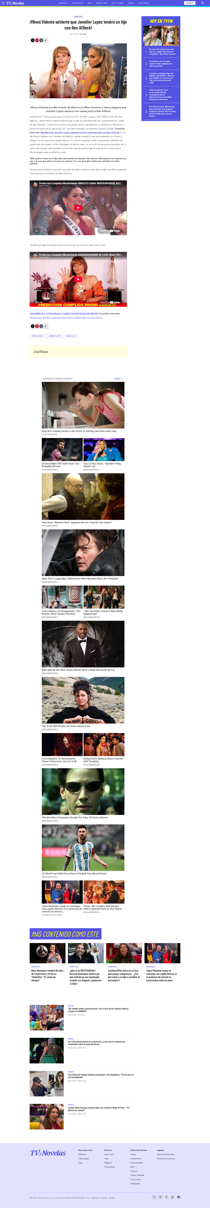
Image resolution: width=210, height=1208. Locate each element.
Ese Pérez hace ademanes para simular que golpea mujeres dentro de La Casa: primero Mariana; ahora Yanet (162, 111)
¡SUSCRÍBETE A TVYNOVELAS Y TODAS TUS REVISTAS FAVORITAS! (64, 313)
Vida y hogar (117, 3)
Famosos (63, 3)
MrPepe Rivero (81, 1015)
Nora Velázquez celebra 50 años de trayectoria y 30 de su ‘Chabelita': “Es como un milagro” (47, 975)
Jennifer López (54, 336)
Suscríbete (189, 3)
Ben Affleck (71, 336)
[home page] (15, 3)
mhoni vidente (37, 336)
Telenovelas (77, 3)
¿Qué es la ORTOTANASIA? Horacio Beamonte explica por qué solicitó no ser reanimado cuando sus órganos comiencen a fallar (85, 977)
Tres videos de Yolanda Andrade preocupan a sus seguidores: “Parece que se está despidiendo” (101, 1076)
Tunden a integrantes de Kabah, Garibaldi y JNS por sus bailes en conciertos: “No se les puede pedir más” (162, 78)
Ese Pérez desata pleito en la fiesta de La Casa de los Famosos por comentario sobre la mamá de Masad (96, 1043)
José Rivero (83, 34)
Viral (89, 3)
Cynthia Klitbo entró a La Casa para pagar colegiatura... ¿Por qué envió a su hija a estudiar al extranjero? (124, 975)
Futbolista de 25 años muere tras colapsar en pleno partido (160, 63)
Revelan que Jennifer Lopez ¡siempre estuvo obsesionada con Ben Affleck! (80, 132)
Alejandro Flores (81, 1048)
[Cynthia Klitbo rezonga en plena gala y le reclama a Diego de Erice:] (47, 1116)
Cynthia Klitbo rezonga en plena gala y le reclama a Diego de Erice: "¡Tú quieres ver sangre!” (98, 1109)
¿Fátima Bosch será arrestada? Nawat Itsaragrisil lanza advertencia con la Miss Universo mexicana (160, 94)
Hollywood (144, 3)
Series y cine (101, 3)
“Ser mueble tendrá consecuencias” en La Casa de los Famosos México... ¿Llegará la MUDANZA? (99, 1010)
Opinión (131, 3)
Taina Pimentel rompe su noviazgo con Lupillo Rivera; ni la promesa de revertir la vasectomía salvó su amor (161, 975)
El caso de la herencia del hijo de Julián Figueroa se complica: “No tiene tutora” (162, 51)
